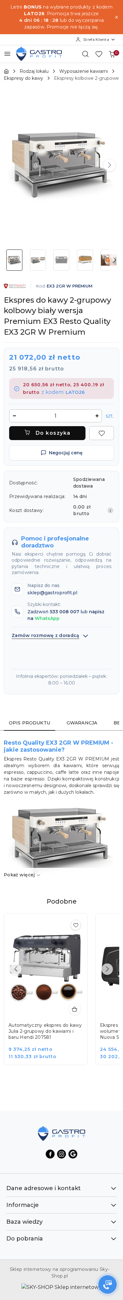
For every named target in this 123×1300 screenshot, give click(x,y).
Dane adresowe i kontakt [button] (43, 1188)
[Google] (72, 1154)
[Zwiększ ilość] (97, 416)
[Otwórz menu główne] (7, 53)
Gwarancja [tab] (82, 723)
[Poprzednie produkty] (15, 969)
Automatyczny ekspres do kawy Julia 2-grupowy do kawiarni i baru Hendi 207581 (45, 1031)
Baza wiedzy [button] (24, 1221)
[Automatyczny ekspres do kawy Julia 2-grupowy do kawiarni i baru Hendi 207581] (50, 993)
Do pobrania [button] (24, 1238)
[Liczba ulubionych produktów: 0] (98, 54)
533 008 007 (64, 612)
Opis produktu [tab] (29, 723)
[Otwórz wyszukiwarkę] (85, 54)
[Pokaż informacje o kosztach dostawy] (110, 510)
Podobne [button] (62, 901)
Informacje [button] (22, 1205)
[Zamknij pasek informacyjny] (116, 17)
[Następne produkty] (107, 969)
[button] (109, 165)
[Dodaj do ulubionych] (101, 433)
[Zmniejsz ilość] (14, 416)
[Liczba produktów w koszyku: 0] (111, 54)
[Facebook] (50, 1154)
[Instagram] (61, 1154)
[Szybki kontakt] (107, 1284)
